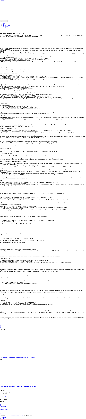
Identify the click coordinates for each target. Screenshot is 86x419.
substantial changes (36, 35)
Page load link (3, 417)
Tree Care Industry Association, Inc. (16, 415)
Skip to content (3, 0)
